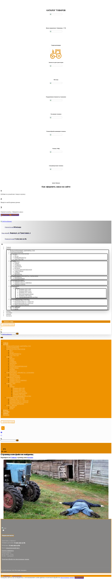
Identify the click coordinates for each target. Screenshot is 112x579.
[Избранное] (1, 327)
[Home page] (2, 451)
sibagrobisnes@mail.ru (13, 548)
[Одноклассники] (2, 530)
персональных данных (67, 577)
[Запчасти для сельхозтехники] (6, 221)
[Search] (17, 333)
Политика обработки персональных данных (15, 559)
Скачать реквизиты (8, 550)
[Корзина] (1, 329)
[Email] (3, 530)
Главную (14, 457)
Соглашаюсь (79, 577)
